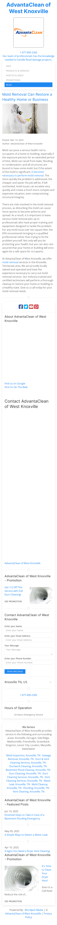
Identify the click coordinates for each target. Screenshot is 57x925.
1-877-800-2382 (28, 52)
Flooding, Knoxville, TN (36, 788)
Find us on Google (15, 383)
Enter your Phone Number (18, 658)
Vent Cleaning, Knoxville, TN (28, 791)
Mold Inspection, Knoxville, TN (23, 755)
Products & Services (17, 70)
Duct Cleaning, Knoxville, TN (25, 773)
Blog (9, 84)
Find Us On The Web (16, 387)
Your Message (12, 645)
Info (8, 66)
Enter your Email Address (17, 635)
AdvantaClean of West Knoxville (28, 7)
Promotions (13, 80)
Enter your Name (13, 626)
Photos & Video (15, 75)
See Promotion (13, 601)
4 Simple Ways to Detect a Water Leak (26, 834)
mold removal (10, 262)
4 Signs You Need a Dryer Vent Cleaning (27, 851)
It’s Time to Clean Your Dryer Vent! (46, 873)
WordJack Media (34, 910)
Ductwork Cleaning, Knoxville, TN (28, 766)
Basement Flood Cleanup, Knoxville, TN (28, 770)
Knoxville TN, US (16, 682)
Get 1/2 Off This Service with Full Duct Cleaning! (14, 591)
